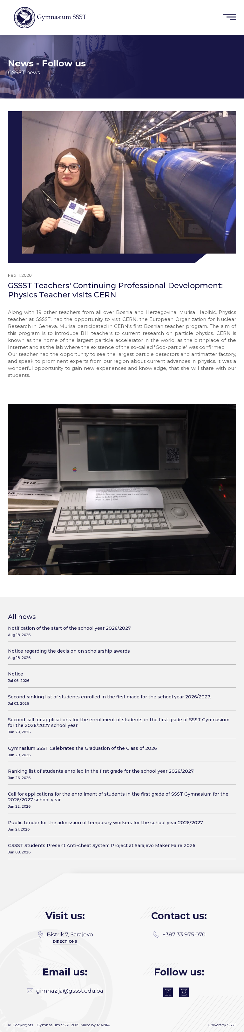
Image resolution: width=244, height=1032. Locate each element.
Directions (65, 941)
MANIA (103, 1024)
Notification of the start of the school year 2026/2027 (69, 631)
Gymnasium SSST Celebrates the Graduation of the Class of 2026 (82, 751)
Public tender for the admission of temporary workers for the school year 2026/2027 (105, 826)
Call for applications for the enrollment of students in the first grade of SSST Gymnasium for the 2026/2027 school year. (118, 800)
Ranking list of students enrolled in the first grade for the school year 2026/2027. (101, 774)
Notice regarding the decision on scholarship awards (69, 654)
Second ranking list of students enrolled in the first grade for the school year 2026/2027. (109, 700)
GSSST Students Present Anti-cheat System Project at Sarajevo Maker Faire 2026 (101, 848)
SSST (231, 1024)
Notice (18, 677)
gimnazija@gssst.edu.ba (69, 991)
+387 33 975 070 (184, 934)
